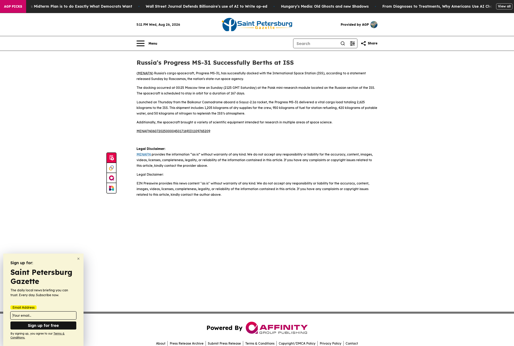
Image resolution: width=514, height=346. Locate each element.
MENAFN (145, 73)
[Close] (78, 259)
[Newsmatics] (111, 188)
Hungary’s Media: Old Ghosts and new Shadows (325, 6)
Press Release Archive (187, 343)
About (160, 343)
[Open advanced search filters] (352, 43)
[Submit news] (111, 158)
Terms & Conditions (259, 343)
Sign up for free (43, 325)
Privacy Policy (330, 343)
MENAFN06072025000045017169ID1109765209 (173, 131)
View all (504, 6)
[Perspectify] (111, 168)
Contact (352, 343)
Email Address (23, 307)
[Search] (343, 43)
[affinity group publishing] (111, 178)
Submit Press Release (224, 343)
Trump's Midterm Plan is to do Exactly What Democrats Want (75, 6)
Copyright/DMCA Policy (297, 343)
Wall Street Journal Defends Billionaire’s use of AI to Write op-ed (206, 6)
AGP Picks (13, 6)
